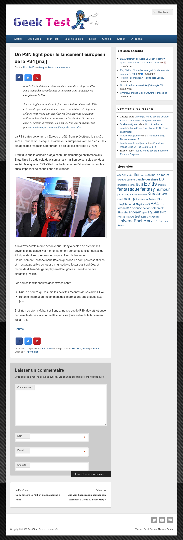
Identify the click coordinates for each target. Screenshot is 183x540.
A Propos (136, 38)
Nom (19, 435)
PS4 (73, 348)
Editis (150, 183)
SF (162, 208)
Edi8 (139, 184)
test (137, 216)
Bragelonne (123, 184)
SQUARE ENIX (157, 212)
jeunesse (132, 194)
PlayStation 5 (143, 204)
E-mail (20, 450)
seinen (155, 208)
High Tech (53, 38)
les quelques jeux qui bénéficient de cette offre (55, 127)
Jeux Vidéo (34, 38)
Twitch (85, 348)
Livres (92, 38)
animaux (163, 174)
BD (161, 179)
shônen (135, 211)
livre (119, 199)
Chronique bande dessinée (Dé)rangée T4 (141, 85)
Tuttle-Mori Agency (150, 216)
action (135, 174)
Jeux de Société (74, 38)
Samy (41, 67)
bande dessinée (147, 179)
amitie (144, 175)
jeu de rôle (122, 194)
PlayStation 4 (126, 204)
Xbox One (154, 220)
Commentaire (25, 387)
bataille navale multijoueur (133, 143)
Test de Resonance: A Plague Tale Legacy (142, 77)
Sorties (121, 38)
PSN (79, 348)
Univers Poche (131, 220)
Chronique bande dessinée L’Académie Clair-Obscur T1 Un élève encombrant (144, 127)
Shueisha (122, 212)
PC (159, 198)
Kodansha (142, 194)
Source (19, 329)
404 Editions (123, 175)
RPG (128, 208)
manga (129, 198)
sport (144, 212)
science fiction (141, 208)
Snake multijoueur (129, 124)
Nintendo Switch (147, 199)
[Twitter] (154, 520)
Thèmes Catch (165, 529)
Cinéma (106, 38)
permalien (33, 351)
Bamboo (131, 179)
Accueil (18, 38)
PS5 (162, 204)
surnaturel (130, 216)
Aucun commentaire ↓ (59, 67)
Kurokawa (157, 193)
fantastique (128, 188)
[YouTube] (162, 520)
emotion (162, 184)
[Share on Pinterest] (37, 80)
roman (121, 208)
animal (151, 175)
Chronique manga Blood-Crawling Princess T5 (143, 92)
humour (163, 189)
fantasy (147, 188)
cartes (132, 184)
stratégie (121, 216)
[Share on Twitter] (28, 80)
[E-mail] (170, 520)
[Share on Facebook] (19, 80)
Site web (21, 464)
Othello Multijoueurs (130, 135)
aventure (121, 179)
